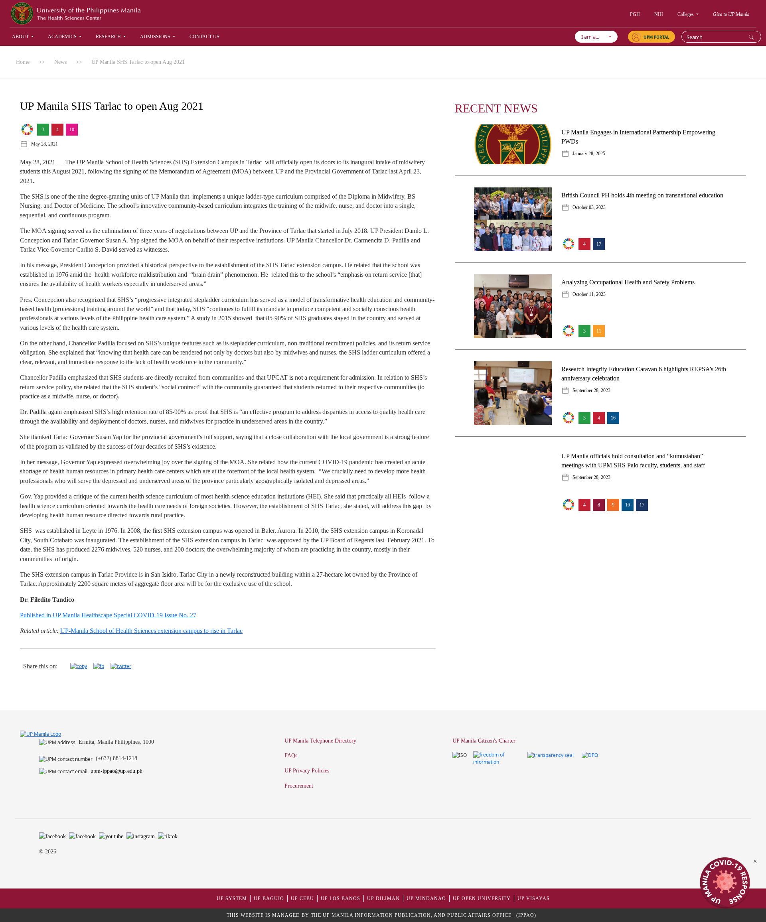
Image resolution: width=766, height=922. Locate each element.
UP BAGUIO (269, 898)
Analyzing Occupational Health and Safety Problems (628, 282)
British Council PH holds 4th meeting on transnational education (642, 195)
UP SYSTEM (232, 898)
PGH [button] (635, 14)
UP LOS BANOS (340, 898)
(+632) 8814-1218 (116, 758)
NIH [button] (658, 14)
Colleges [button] (686, 14)
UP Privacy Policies (306, 770)
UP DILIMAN (383, 898)
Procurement (298, 785)
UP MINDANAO (426, 898)
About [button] (21, 36)
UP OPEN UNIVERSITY (482, 898)
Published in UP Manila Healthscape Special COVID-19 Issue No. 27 (108, 615)
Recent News (496, 108)
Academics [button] (63, 36)
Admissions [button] (156, 36)
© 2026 (47, 852)
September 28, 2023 (591, 390)
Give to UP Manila (731, 14)
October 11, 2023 (589, 294)
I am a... (593, 36)
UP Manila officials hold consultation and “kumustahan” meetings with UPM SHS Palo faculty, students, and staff (633, 461)
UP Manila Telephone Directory (320, 740)
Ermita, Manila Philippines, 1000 (116, 742)
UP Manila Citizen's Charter (483, 740)
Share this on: (40, 666)
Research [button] (109, 36)
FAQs (290, 755)
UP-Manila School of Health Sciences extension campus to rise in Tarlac (151, 630)
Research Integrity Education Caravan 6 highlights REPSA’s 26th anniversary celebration (643, 374)
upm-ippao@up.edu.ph (116, 771)
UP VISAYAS (533, 898)
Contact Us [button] (204, 36)
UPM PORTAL (656, 37)
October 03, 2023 (589, 207)
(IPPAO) (526, 915)
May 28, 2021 (44, 144)
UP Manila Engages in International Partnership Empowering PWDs (638, 137)
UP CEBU (302, 898)
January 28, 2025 (589, 153)
